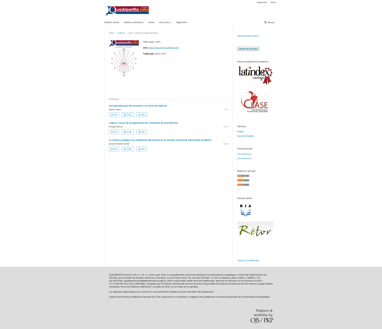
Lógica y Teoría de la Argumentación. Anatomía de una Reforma (143, 122)
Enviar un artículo (248, 48)
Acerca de (164, 22)
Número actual (111, 22)
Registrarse (181, 22)
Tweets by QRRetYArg (248, 260)
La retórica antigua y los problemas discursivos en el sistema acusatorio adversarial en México (160, 140)
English (240, 131)
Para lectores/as (244, 154)
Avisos (151, 22)
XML (143, 114)
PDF (115, 114)
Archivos (121, 33)
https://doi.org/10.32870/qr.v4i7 (164, 47)
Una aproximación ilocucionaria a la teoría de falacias (138, 105)
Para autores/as (244, 158)
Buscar (271, 22)
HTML (129, 114)
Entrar (273, 2)
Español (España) (245, 135)
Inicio (111, 33)
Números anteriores (134, 22)
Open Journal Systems (248, 35)
